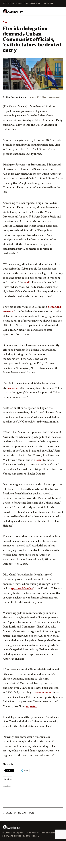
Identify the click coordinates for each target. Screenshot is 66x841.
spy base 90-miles (22, 588)
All (5, 22)
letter (39, 460)
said (27, 282)
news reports (43, 692)
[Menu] (61, 11)
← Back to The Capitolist (19, 813)
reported (31, 706)
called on (13, 388)
